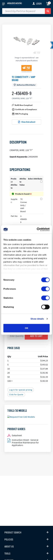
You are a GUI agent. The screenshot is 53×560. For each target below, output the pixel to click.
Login (39, 3)
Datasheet (17, 435)
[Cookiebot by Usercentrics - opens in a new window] (37, 229)
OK (26, 328)
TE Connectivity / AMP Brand (23, 79)
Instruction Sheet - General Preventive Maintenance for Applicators (25, 442)
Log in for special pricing (20, 389)
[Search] (48, 11)
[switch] (45, 288)
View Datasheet (28, 122)
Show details (37, 319)
